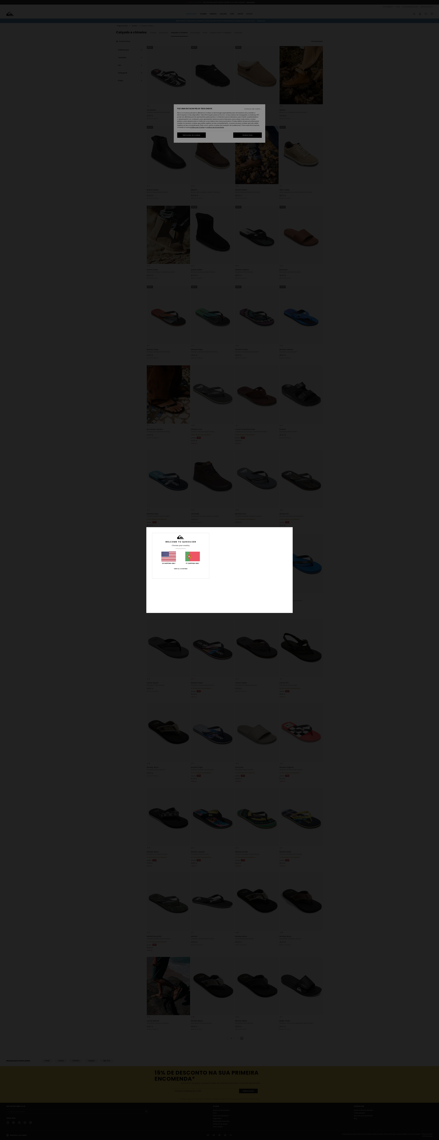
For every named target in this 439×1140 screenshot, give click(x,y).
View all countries (180, 569)
